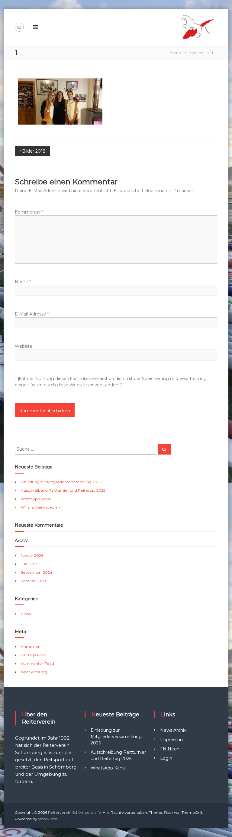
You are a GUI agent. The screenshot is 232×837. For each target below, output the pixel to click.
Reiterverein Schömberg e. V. (75, 812)
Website (23, 346)
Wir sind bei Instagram (41, 507)
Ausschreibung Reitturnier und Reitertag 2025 (63, 490)
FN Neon (169, 749)
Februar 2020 (33, 581)
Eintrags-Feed (34, 655)
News (26, 613)
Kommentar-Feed (37, 663)
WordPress (47, 818)
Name (23, 281)
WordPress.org (34, 672)
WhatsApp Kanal (36, 498)
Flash (168, 812)
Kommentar (29, 212)
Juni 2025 (29, 564)
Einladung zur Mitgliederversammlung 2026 (61, 482)
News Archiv (173, 730)
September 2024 (36, 572)
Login (166, 758)
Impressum (172, 739)
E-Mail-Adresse (32, 314)
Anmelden (30, 646)
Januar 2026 (32, 555)
